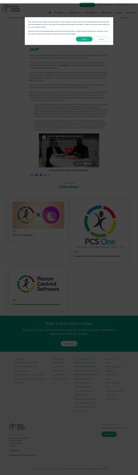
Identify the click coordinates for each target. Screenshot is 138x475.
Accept (84, 39)
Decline (101, 39)
